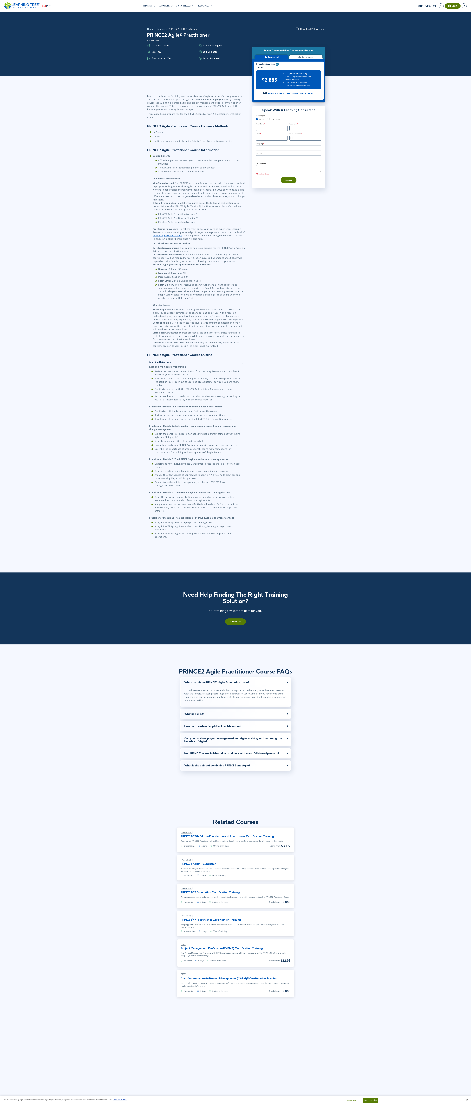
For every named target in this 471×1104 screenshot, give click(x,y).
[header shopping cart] (464, 5)
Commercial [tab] (273, 57)
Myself (261, 119)
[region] (235, 1100)
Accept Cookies (371, 1100)
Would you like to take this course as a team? (290, 93)
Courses (161, 28)
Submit (288, 180)
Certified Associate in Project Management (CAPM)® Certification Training (229, 978)
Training (148, 6)
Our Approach (183, 6)
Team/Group (275, 119)
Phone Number (295, 134)
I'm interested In (262, 163)
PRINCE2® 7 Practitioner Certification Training (211, 919)
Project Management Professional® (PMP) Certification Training (222, 948)
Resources (203, 6)
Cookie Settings (353, 1100)
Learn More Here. (120, 1099)
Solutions (164, 6)
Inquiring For (260, 115)
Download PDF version (312, 28)
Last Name (293, 124)
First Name (260, 124)
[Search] (441, 5)
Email (258, 134)
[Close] (467, 1099)
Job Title (259, 153)
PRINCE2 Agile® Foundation (167, 235)
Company (260, 143)
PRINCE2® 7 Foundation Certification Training (210, 892)
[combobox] (292, 138)
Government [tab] (308, 57)
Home (150, 28)
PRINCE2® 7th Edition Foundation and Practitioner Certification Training (227, 836)
